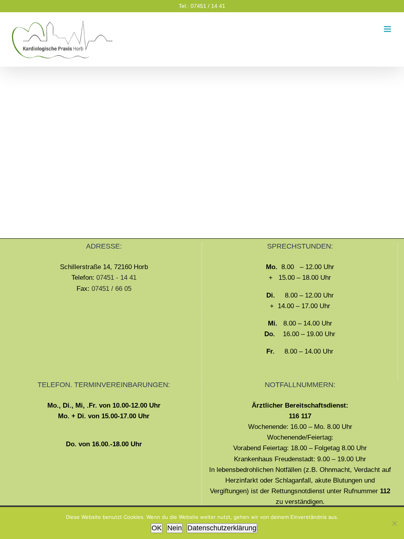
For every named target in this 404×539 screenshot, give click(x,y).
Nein (174, 528)
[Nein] (394, 523)
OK (157, 528)
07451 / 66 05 (111, 288)
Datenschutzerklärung (221, 528)
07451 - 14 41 (116, 277)
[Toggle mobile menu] (388, 29)
